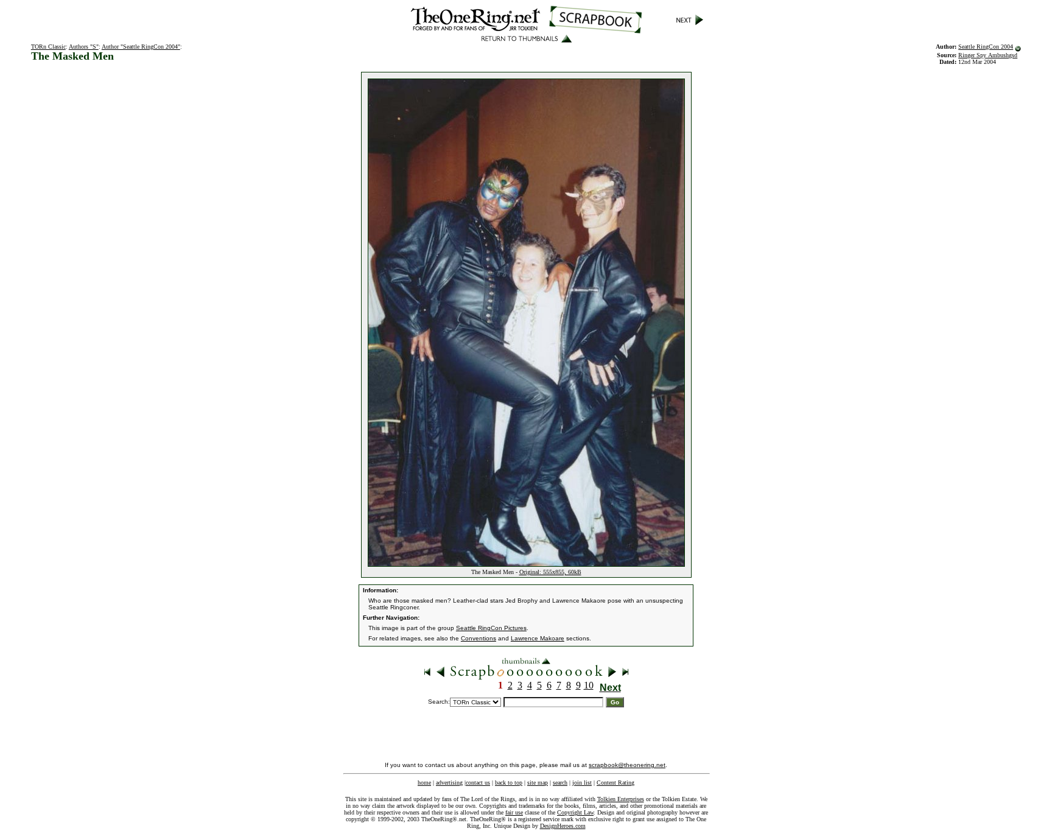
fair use (514, 812)
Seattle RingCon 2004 (985, 46)
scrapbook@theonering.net (627, 765)
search (560, 782)
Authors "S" (84, 46)
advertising (449, 782)
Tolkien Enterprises (620, 799)
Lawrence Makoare (537, 638)
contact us (478, 782)
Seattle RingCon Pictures (491, 628)
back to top (508, 782)
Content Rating (615, 782)
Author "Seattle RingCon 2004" (141, 46)
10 (589, 685)
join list (582, 782)
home (424, 782)
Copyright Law (575, 812)
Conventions (478, 638)
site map (537, 782)
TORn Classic (48, 46)
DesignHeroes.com (563, 825)
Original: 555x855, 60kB (550, 572)
